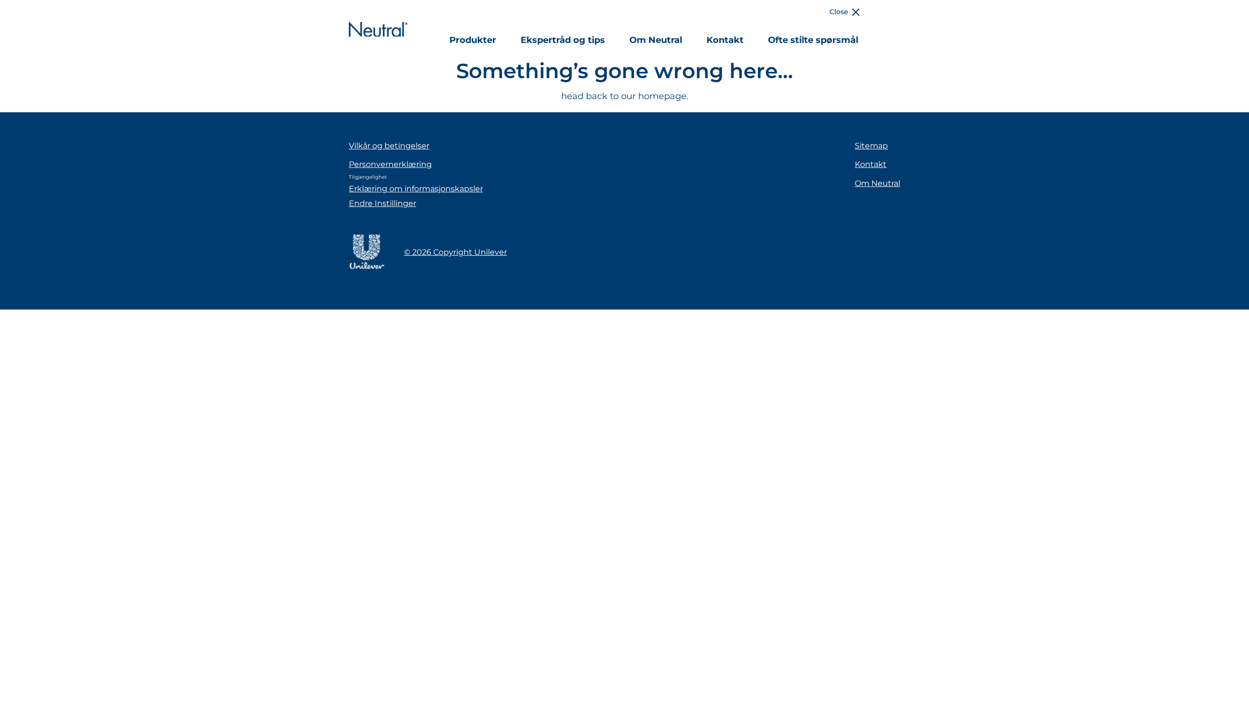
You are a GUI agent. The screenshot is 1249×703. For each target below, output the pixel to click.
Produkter (472, 40)
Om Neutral (655, 40)
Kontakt (725, 40)
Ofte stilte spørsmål (813, 40)
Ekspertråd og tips (563, 40)
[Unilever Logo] (366, 268)
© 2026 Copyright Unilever (455, 252)
